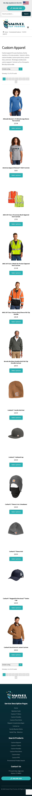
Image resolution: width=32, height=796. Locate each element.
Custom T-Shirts (16, 714)
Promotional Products (15, 32)
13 (27, 79)
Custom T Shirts (16, 745)
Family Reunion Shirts (16, 729)
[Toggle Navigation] (28, 28)
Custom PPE (16, 757)
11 (20, 79)
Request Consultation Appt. (16, 723)
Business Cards (16, 711)
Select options (16, 128)
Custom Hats (16, 754)
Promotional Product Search (16, 760)
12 (24, 79)
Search (26, 14)
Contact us (16, 726)
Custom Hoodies (16, 717)
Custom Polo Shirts (16, 720)
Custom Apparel (16, 742)
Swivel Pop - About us (16, 732)
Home (6, 32)
